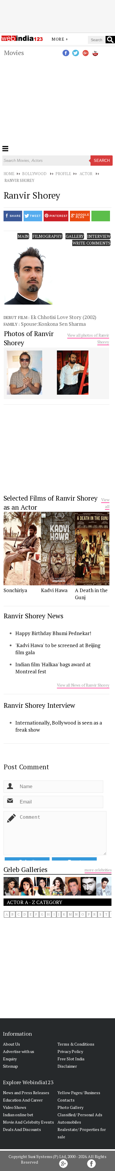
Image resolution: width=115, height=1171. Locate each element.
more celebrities (98, 870)
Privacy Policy (70, 1051)
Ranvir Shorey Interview (39, 705)
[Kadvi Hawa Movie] (58, 584)
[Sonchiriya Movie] (22, 584)
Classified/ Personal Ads (80, 1114)
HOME (9, 173)
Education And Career (23, 1100)
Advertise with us (18, 1051)
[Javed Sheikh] (72, 894)
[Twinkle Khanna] (26, 894)
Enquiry (10, 1059)
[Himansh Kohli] (103, 894)
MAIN (23, 236)
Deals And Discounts (22, 1129)
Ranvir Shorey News (33, 615)
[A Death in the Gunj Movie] (92, 584)
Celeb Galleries (26, 869)
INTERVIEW (98, 236)
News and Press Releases (26, 1092)
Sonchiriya (15, 590)
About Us (11, 1044)
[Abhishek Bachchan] (88, 894)
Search (102, 160)
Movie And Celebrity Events (28, 1122)
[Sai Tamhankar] (11, 894)
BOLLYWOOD (34, 173)
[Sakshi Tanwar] (42, 894)
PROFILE (63, 173)
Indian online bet (18, 1114)
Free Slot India (71, 1059)
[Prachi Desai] (57, 894)
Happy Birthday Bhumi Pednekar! (53, 633)
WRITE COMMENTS (92, 243)
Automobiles (69, 1122)
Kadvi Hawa (54, 590)
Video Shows (14, 1107)
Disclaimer (67, 1066)
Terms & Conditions (76, 1044)
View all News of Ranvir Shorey (83, 685)
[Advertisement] (57, 15)
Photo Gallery (70, 1107)
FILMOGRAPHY (47, 236)
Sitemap (10, 1066)
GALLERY (75, 236)
